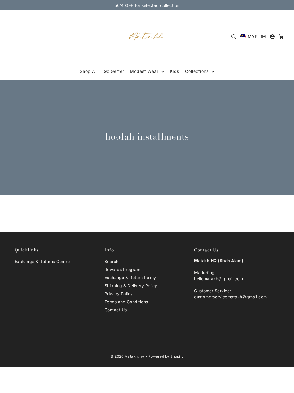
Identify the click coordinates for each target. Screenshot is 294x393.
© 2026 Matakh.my (127, 356)
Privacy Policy (119, 293)
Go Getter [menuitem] (114, 71)
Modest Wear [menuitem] (145, 71)
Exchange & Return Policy (130, 277)
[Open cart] (281, 36)
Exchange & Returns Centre (42, 261)
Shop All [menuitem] (89, 71)
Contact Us (116, 309)
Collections (197, 71)
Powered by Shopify (166, 356)
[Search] (234, 36)
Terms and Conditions (126, 301)
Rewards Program (122, 269)
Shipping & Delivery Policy (131, 285)
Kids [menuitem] (174, 71)
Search (112, 261)
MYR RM (257, 36)
